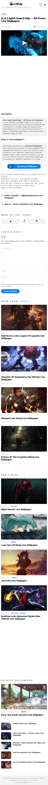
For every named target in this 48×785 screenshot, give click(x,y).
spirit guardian (32, 181)
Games (25, 301)
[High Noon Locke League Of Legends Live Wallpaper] (24, 317)
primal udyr (17, 181)
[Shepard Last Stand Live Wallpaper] (24, 400)
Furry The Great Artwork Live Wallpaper (22, 715)
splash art (7, 183)
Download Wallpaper (27, 166)
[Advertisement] (24, 83)
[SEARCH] (41, 5)
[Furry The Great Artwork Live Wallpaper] (24, 697)
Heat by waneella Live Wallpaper (27, 752)
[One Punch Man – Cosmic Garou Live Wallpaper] (6, 736)
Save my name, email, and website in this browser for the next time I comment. (22, 285)
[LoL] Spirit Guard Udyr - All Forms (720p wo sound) (23, 176)
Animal (14, 542)
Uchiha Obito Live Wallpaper (25, 724)
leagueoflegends (29, 179)
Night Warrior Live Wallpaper (16, 509)
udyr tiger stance (11, 185)
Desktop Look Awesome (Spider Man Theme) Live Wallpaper (20, 617)
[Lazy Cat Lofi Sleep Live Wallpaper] (24, 527)
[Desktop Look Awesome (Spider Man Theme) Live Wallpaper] (24, 598)
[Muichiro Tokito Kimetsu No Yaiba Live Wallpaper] (6, 745)
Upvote (10, 221)
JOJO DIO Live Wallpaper (14, 580)
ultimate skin (27, 185)
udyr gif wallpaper (35, 183)
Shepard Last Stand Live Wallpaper (19, 418)
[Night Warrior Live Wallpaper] (24, 491)
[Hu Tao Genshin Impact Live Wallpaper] (6, 765)
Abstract (15, 613)
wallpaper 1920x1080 (11, 188)
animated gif (8, 179)
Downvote (36, 221)
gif (17, 179)
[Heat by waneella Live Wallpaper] (6, 755)
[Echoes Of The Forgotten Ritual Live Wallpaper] (24, 439)
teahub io (19, 183)
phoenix (5, 181)
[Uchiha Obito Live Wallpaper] (6, 726)
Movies (14, 506)
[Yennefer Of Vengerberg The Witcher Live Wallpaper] (24, 359)
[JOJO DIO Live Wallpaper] (24, 562)
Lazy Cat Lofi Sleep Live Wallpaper (19, 545)
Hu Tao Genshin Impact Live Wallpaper (29, 762)
